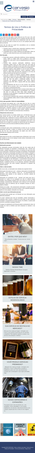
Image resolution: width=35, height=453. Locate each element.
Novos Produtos (21, 19)
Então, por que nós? (17, 236)
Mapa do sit (27, 448)
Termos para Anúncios (19, 448)
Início (10, 19)
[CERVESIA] (16, 8)
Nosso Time (17, 267)
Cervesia (29, 19)
